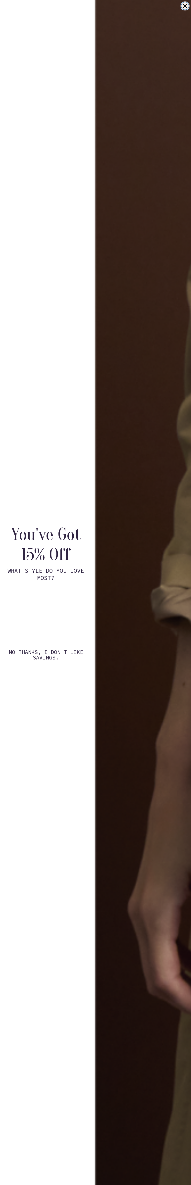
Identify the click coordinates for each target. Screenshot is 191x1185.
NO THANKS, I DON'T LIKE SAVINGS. (46, 655)
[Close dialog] (185, 6)
